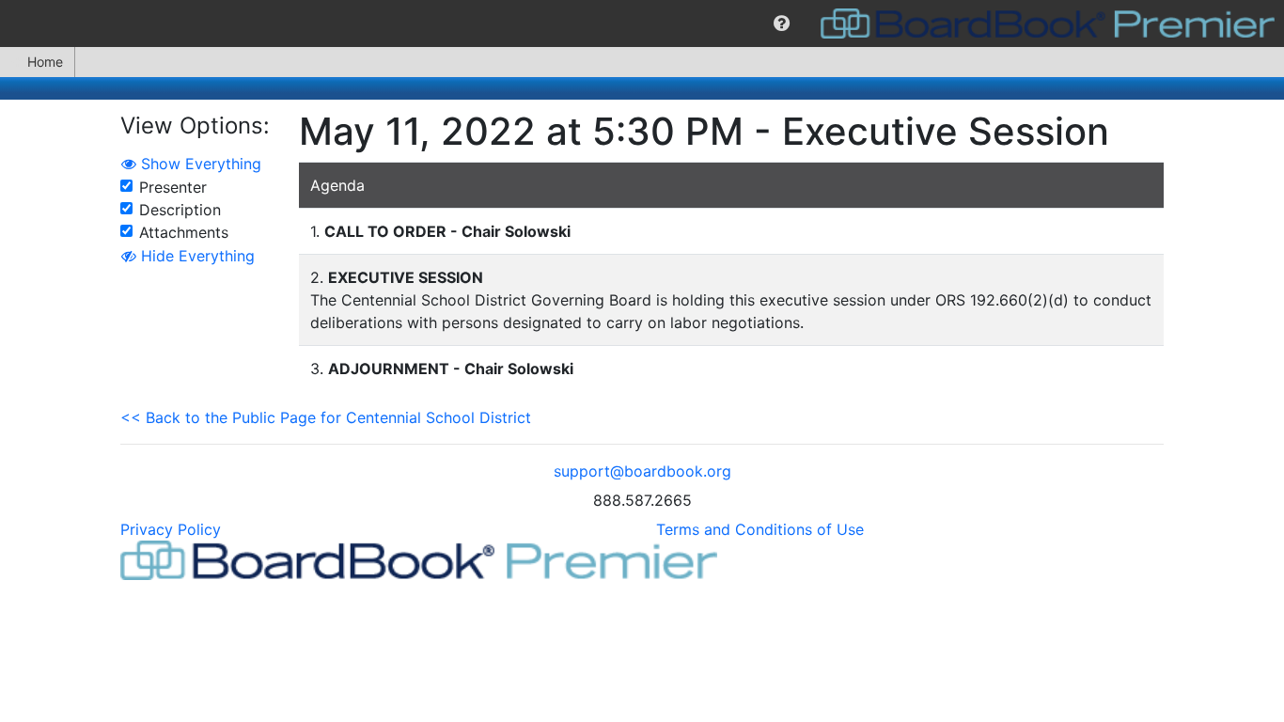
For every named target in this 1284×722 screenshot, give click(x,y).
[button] (782, 23)
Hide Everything (195, 255)
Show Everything (198, 163)
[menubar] (642, 23)
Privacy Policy (170, 529)
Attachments (183, 232)
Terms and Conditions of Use (760, 529)
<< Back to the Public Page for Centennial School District (325, 417)
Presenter (173, 187)
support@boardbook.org (642, 471)
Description (180, 209)
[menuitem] (781, 23)
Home (45, 62)
